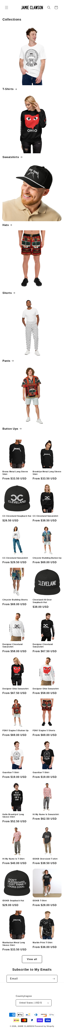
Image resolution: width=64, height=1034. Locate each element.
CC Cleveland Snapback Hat (16, 516)
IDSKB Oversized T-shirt (45, 859)
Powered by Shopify (44, 1026)
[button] (6, 7)
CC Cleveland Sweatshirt (45, 516)
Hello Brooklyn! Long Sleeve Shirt (13, 815)
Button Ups (10, 428)
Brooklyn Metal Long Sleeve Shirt (47, 472)
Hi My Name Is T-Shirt (13, 859)
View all (32, 959)
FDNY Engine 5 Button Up (15, 730)
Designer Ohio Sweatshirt (15, 689)
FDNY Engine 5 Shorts (44, 730)
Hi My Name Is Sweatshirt (46, 814)
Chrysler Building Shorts (15, 600)
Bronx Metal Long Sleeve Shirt (15, 472)
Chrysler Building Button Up (47, 558)
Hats (5, 225)
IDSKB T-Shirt (40, 900)
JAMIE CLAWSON (26, 1026)
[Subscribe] (53, 979)
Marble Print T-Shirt (43, 942)
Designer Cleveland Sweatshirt (12, 645)
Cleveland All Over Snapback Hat (42, 601)
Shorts (7, 292)
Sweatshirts (10, 157)
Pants (6, 360)
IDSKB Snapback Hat (13, 900)
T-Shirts (8, 89)
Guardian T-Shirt (10, 772)
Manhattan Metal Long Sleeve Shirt (13, 943)
